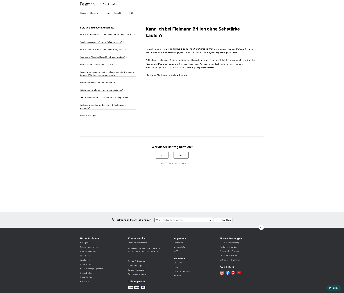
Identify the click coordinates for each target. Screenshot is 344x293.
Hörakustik (85, 281)
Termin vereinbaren (136, 270)
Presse (177, 267)
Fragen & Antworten (137, 261)
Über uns (178, 263)
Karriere (177, 275)
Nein (181, 155)
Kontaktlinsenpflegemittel (91, 268)
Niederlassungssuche (137, 265)
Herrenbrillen (86, 277)
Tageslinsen (85, 256)
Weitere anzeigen (88, 115)
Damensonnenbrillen (89, 247)
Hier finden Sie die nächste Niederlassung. (166, 75)
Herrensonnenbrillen (89, 251)
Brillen (132, 13)
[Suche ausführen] (210, 220)
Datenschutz (179, 247)
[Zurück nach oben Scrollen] (261, 227)
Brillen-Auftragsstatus (137, 274)
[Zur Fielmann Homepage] (89, 4)
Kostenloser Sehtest (228, 247)
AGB (176, 251)
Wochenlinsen (86, 260)
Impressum (178, 242)
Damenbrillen (86, 273)
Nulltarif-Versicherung (229, 242)
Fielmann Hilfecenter (89, 13)
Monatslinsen (86, 264)
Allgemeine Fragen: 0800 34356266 (144, 248)
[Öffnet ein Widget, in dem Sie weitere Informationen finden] (333, 288)
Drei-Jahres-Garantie (229, 255)
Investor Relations (182, 271)
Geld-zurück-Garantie (229, 251)
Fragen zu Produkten (114, 13)
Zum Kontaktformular (137, 242)
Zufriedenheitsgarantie (230, 260)
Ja (162, 155)
